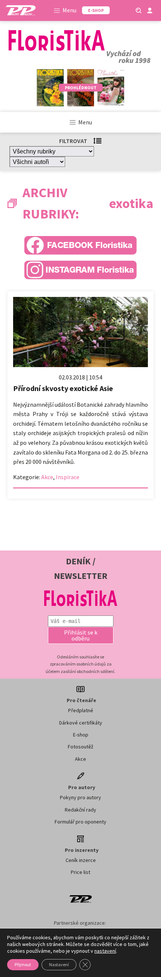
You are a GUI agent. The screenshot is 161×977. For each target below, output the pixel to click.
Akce (47, 477)
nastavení (105, 950)
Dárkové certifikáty (80, 722)
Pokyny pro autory (80, 797)
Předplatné (80, 710)
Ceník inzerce (81, 860)
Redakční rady (80, 809)
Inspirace (67, 477)
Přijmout (23, 964)
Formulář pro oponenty (80, 821)
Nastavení (59, 964)
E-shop (80, 734)
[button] (80, 635)
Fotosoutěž (80, 746)
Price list (80, 872)
